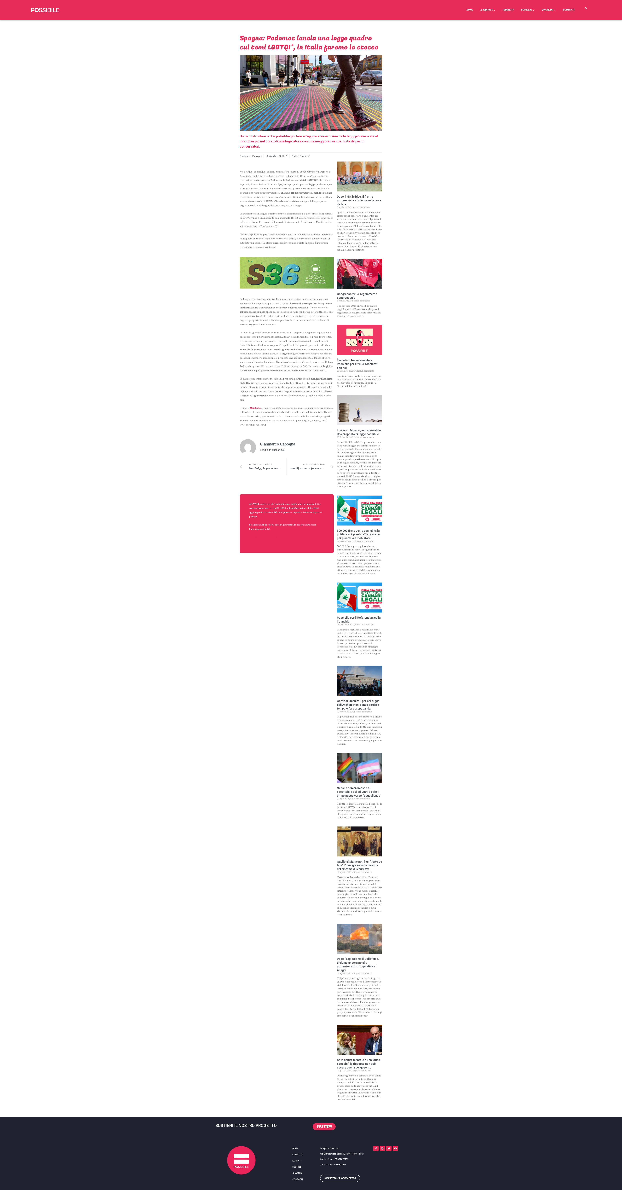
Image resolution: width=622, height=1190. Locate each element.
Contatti (569, 10)
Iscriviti (508, 10)
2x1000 (282, 508)
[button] (586, 9)
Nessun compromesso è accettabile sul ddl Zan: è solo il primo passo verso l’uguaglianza (358, 791)
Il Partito (486, 10)
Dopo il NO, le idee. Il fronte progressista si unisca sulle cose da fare (359, 200)
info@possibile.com (329, 1148)
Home (469, 10)
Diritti (295, 156)
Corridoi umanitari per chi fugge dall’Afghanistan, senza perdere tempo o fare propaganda (358, 704)
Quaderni (547, 10)
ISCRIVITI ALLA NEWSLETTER (270, 537)
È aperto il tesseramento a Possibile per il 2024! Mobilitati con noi (357, 364)
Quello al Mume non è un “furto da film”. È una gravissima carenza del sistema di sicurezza (359, 865)
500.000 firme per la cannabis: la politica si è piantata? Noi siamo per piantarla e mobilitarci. (358, 534)
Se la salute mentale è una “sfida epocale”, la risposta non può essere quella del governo (358, 1063)
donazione (263, 508)
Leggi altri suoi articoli (272, 450)
